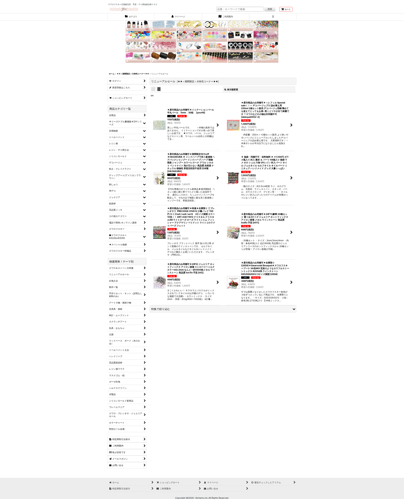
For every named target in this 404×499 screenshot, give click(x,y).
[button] (273, 16)
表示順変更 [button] (232, 89)
